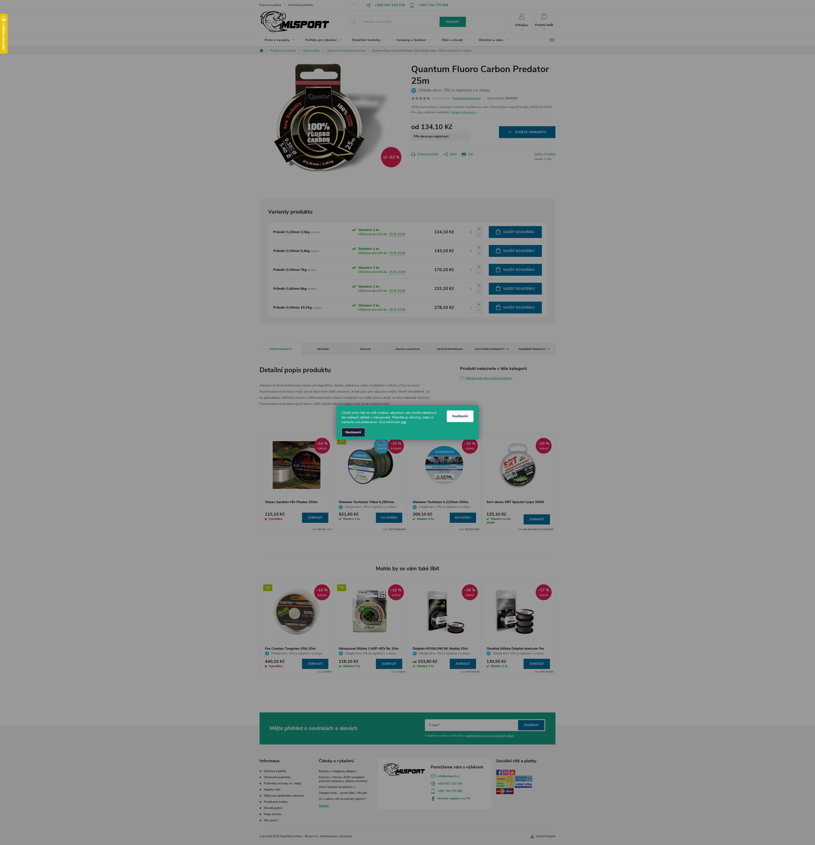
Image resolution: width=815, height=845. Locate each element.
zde (403, 422)
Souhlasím (460, 416)
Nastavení (353, 432)
